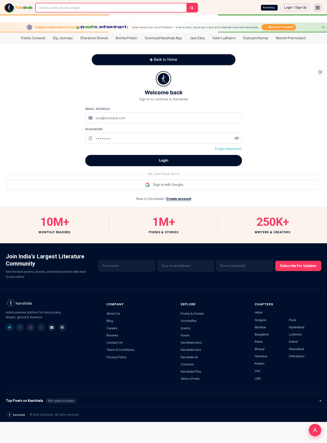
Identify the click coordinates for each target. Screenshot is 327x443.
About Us (113, 313)
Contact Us (115, 342)
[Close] (320, 72)
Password (94, 129)
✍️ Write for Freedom (279, 27)
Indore (293, 341)
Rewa (258, 341)
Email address (97, 109)
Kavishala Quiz (191, 350)
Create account (178, 199)
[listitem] (9, 327)
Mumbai (260, 327)
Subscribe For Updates (298, 266)
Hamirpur (261, 356)
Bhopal (260, 349)
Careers (112, 328)
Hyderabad (296, 327)
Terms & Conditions (120, 350)
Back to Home (165, 59)
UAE (258, 378)
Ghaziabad (296, 349)
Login (163, 160)
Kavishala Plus (191, 371)
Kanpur (260, 363)
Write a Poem (190, 379)
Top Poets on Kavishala (163, 401)
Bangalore (262, 334)
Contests (187, 364)
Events (185, 328)
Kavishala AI (189, 357)
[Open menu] (317, 7)
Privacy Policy (116, 357)
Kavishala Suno (191, 342)
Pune (292, 320)
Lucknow (295, 334)
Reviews (112, 335)
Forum (185, 335)
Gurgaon (261, 320)
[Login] (315, 430)
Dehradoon (296, 356)
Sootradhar (189, 321)
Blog (110, 321)
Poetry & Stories (192, 313)
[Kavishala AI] (269, 8)
